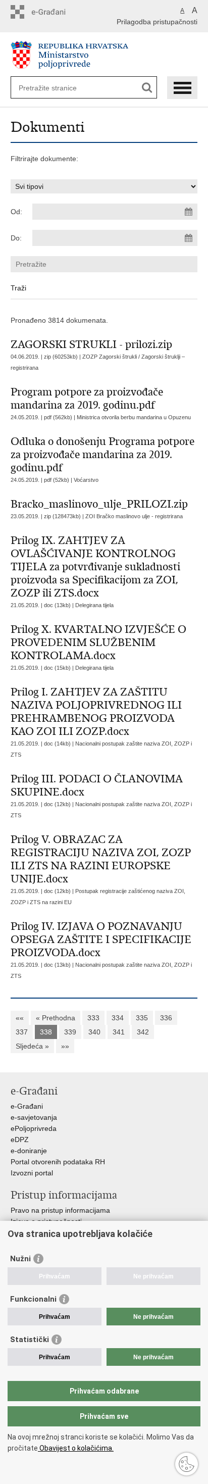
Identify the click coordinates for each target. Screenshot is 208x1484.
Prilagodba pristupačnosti (157, 22)
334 (118, 1018)
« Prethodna (55, 1018)
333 (93, 1018)
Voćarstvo (86, 480)
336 (166, 1018)
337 (22, 1032)
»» (65, 1046)
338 (46, 1032)
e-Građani (27, 1106)
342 (143, 1032)
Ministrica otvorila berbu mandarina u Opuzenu (134, 417)
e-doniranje (29, 1151)
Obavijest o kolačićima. (76, 1448)
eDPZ (20, 1139)
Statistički (29, 1339)
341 (119, 1032)
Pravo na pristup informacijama (60, 1210)
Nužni (20, 1258)
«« (20, 1018)
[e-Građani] (54, 12)
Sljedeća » (32, 1046)
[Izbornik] (182, 87)
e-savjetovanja (34, 1117)
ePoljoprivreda (34, 1128)
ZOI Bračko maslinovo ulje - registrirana (134, 516)
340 (94, 1032)
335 (142, 1018)
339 (70, 1032)
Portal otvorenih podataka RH (58, 1162)
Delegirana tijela (94, 605)
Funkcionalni (33, 1299)
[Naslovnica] (104, 55)
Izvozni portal (32, 1173)
